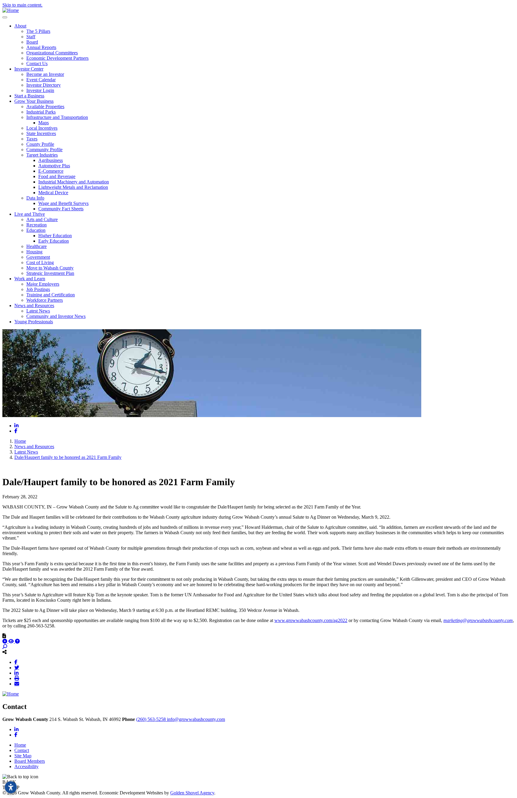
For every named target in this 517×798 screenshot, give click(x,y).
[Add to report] (5, 641)
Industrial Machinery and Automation (73, 181)
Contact (21, 750)
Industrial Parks (41, 111)
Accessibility (26, 766)
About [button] (20, 25)
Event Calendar (41, 79)
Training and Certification (50, 294)
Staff (30, 36)
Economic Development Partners (57, 58)
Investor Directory (43, 85)
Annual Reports (41, 47)
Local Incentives (41, 128)
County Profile (40, 144)
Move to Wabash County (50, 267)
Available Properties (45, 106)
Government (38, 257)
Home (20, 745)
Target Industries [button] (42, 154)
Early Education (53, 240)
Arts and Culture (42, 219)
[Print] (16, 678)
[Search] (4, 646)
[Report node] (4, 635)
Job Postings (38, 289)
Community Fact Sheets (60, 208)
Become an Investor (45, 74)
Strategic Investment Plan (50, 273)
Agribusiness (50, 160)
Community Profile (44, 149)
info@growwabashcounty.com (196, 719)
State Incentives (41, 133)
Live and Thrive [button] (29, 214)
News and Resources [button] (34, 305)
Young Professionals (33, 321)
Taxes (31, 138)
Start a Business (29, 95)
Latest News (38, 310)
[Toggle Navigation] (4, 17)
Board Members (29, 761)
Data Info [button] (35, 197)
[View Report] (11, 641)
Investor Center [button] (28, 68)
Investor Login (40, 90)
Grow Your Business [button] (34, 101)
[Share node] (4, 652)
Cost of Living (40, 262)
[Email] (16, 683)
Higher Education (55, 235)
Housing (34, 251)
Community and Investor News (56, 316)
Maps (43, 122)
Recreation (36, 224)
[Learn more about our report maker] (17, 641)
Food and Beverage (56, 176)
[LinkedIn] (16, 672)
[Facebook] (15, 662)
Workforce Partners (44, 300)
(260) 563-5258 (151, 719)
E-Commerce (50, 171)
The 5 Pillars (38, 31)
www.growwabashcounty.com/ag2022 (310, 620)
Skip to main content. (22, 4)
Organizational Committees (52, 52)
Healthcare (36, 246)
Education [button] (35, 230)
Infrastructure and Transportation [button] (57, 117)
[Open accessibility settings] (11, 787)
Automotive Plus (54, 165)
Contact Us (37, 63)
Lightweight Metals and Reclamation (73, 187)
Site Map (22, 755)
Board (32, 42)
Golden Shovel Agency (192, 792)
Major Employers (42, 284)
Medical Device (53, 192)
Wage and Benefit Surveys (63, 203)
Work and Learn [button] (29, 278)
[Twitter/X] (16, 667)
